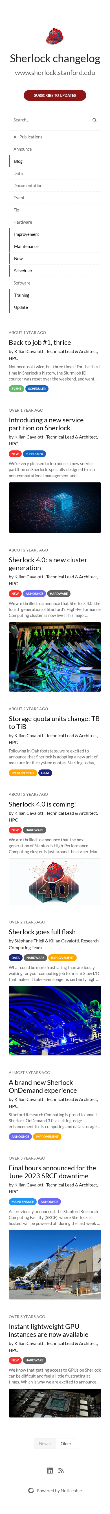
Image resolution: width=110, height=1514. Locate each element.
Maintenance (26, 246)
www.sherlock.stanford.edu (55, 72)
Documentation (28, 185)
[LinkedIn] (52, 1469)
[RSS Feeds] (60, 1469)
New (18, 258)
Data (18, 173)
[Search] (94, 120)
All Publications (28, 136)
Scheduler (23, 270)
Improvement (26, 234)
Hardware (23, 221)
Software (22, 282)
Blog (18, 161)
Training (21, 295)
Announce (23, 148)
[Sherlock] (55, 37)
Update (21, 307)
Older (66, 1443)
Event (19, 197)
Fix (16, 209)
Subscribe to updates (55, 95)
